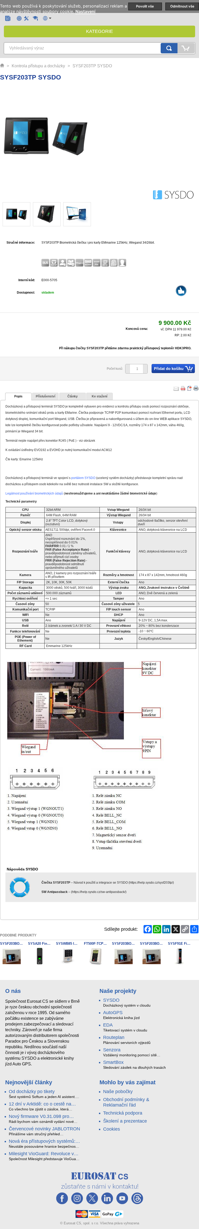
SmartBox (113, 1062)
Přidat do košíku (168, 368)
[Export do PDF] (183, 388)
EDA (108, 1025)
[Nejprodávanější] (181, 291)
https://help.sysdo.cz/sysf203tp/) (152, 882)
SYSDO (111, 1000)
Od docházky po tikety (32, 1091)
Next (84, 214)
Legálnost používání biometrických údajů (34, 493)
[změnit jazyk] (47, 18)
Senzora (111, 1049)
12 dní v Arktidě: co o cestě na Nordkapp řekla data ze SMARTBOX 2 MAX (40, 1104)
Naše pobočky (118, 1091)
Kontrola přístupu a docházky (38, 66)
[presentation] (18, 396)
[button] (145, 368)
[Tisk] (196, 388)
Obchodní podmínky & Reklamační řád (126, 1102)
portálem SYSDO (83, 478)
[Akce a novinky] (7, 18)
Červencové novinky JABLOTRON (44, 1128)
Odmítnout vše (182, 6)
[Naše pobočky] (19, 18)
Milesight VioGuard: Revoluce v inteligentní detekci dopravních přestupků (41, 1154)
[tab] (18, 397)
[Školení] (35, 18)
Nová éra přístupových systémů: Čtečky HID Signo (42, 1141)
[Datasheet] (189, 388)
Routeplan (113, 1037)
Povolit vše (145, 6)
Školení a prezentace (125, 1121)
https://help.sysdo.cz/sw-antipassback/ (98, 892)
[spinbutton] (134, 369)
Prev (9, 214)
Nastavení (85, 11)
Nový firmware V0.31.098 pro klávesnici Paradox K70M (39, 1116)
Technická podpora (122, 1113)
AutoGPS (113, 1012)
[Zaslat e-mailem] (176, 388)
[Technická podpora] (26, 18)
